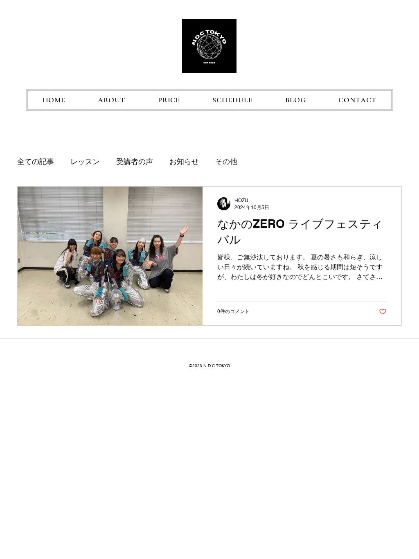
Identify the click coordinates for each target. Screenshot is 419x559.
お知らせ (184, 161)
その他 (226, 161)
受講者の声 (134, 161)
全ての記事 (35, 161)
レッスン (85, 161)
